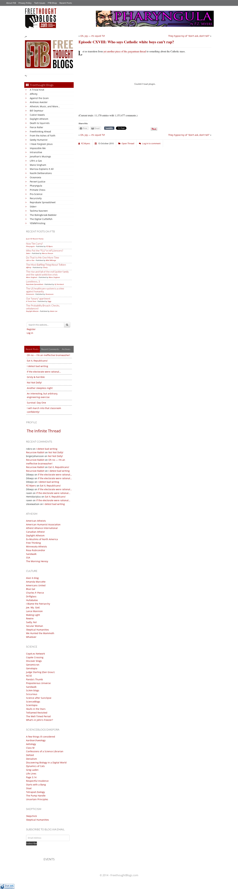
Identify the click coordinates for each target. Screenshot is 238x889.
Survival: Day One (36, 402)
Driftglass (31, 596)
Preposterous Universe (38, 683)
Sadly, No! (31, 622)
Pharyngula (36, 185)
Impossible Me (38, 148)
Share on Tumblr (109, 128)
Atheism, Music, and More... (45, 106)
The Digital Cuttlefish (41, 219)
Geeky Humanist (38, 139)
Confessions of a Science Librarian (44, 751)
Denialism (31, 758)
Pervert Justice (37, 181)
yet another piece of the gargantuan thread (124, 51)
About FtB (11, 2)
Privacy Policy (25, 2)
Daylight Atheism (39, 118)
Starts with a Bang (36, 784)
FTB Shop (52, 2)
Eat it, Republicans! (37, 360)
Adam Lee (53, 311)
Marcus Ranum (47, 253)
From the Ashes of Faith (42, 135)
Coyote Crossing (34, 657)
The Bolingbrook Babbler (43, 214)
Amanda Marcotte (35, 581)
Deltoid (30, 755)
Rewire (30, 618)
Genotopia (31, 668)
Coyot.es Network (35, 653)
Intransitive (36, 152)
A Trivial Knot (37, 89)
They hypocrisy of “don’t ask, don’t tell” (189, 35)
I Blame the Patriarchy (38, 603)
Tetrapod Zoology (35, 792)
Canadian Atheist (35, 531)
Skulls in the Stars (35, 708)
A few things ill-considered (40, 736)
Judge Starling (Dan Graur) (40, 672)
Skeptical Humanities (37, 629)
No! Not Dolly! (34, 382)
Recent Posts (65, 2)
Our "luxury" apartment (38, 298)
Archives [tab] (66, 349)
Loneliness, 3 (33, 281)
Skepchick (31, 816)
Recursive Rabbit (35, 452)
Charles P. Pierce (35, 592)
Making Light (33, 614)
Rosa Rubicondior (35, 550)
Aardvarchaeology (35, 740)
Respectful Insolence (37, 780)
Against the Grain (39, 98)
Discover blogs (34, 660)
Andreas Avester (39, 102)
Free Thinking (33, 542)
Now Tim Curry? (34, 243)
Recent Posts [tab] (32, 349)
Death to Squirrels (40, 123)
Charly (45, 267)
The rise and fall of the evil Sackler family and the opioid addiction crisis (47, 273)
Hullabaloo (32, 600)
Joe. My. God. (33, 607)
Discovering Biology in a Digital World (46, 762)
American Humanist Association (43, 524)
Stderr (33, 206)
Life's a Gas (36, 160)
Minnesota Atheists (36, 546)
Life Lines (31, 773)
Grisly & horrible (36, 377)
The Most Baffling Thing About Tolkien (46, 264)
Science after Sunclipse (38, 697)
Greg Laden (32, 769)
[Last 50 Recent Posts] (34, 239)
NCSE (29, 675)
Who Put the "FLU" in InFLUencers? (44, 250)
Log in (30, 332)
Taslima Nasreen (39, 210)
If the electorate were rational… (44, 371)
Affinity (33, 93)
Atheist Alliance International (42, 528)
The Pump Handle (35, 795)
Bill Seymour (36, 110)
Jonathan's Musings (40, 156)
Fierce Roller (36, 127)
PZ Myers (49, 246)
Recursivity (36, 198)
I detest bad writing (37, 366)
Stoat (29, 788)
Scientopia (31, 705)
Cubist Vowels (37, 114)
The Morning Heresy (37, 561)
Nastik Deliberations (41, 173)
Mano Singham (38, 164)
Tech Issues (39, 2)
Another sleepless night (40, 388)
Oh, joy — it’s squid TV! (92, 35)
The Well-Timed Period (38, 716)
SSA (28, 557)
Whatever (31, 636)
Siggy (49, 301)
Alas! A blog (32, 577)
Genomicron (32, 664)
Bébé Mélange (51, 260)
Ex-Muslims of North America (42, 539)
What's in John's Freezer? (39, 719)
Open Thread (128, 143)
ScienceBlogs (33, 701)
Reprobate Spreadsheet (43, 202)
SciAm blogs (32, 690)
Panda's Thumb (34, 679)
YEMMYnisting (37, 223)
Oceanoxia (35, 177)
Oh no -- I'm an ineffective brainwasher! (48, 355)
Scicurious (31, 694)
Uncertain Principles (37, 799)
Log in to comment (151, 143)
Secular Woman (34, 625)
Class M (30, 747)
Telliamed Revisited (36, 712)
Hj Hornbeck (59, 284)
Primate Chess (37, 189)
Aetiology (31, 744)
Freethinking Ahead (40, 131)
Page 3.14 (31, 777)
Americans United (35, 585)
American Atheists (36, 520)
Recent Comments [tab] (50, 349)
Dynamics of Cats (35, 766)
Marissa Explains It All (42, 168)
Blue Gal (30, 589)
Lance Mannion (34, 611)
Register (31, 329)
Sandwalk (31, 554)
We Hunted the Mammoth (40, 633)
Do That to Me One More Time (42, 257)
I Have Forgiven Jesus (41, 144)
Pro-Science (36, 194)
